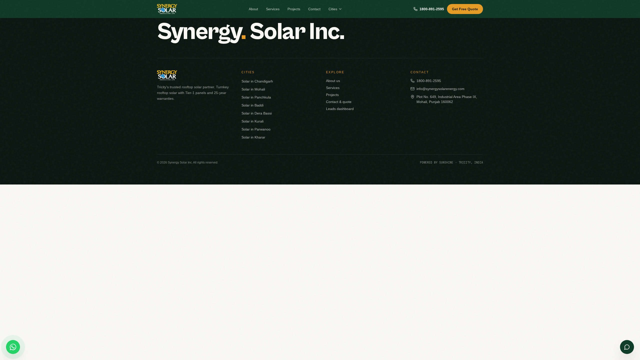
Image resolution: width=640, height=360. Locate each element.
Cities (332, 9)
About (253, 9)
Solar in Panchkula (256, 97)
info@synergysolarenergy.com (440, 89)
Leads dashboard (340, 109)
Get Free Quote (465, 9)
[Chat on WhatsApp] (13, 347)
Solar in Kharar (253, 137)
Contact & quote (339, 102)
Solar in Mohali (253, 89)
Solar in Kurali (253, 121)
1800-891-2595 (432, 9)
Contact (314, 9)
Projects (294, 9)
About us (333, 81)
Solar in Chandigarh (257, 81)
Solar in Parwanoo (256, 129)
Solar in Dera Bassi (257, 113)
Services (273, 9)
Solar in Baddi (253, 105)
